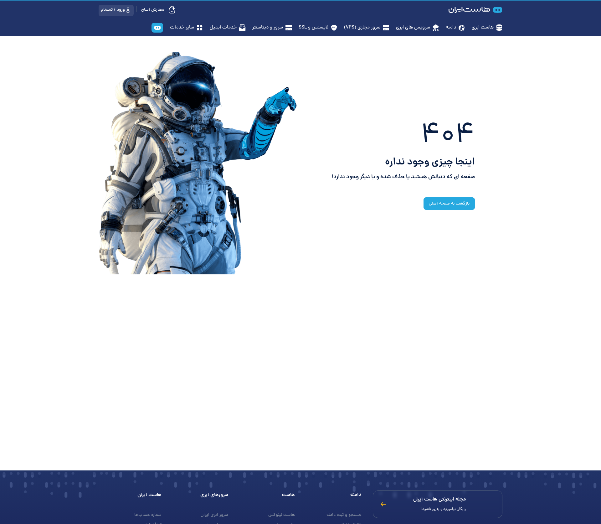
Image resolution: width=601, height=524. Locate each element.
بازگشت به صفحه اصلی (449, 203)
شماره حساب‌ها (148, 515)
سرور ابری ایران (214, 515)
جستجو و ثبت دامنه (344, 515)
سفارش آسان (153, 10)
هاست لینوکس (281, 515)
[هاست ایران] (157, 28)
